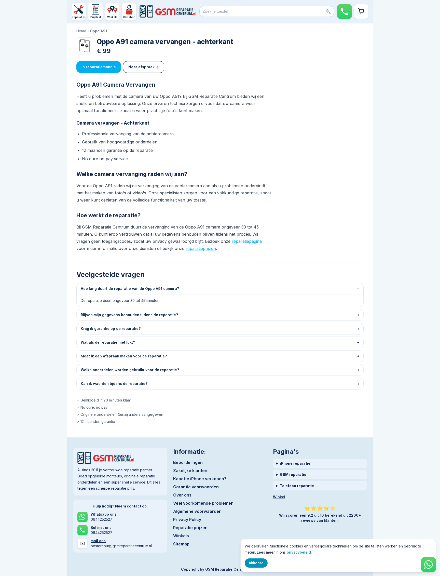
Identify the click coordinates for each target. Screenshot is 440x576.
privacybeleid (299, 552)
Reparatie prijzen (190, 527)
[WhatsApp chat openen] (428, 564)
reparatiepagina (247, 241)
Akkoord (256, 563)
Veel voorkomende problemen (203, 503)
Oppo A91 (98, 31)
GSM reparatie (293, 474)
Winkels (181, 535)
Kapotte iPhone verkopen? (199, 478)
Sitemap (181, 543)
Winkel (279, 497)
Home (81, 31)
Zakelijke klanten (190, 470)
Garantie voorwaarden (196, 486)
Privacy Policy (187, 519)
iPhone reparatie (295, 463)
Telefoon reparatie (297, 486)
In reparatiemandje (98, 67)
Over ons (182, 495)
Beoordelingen (188, 462)
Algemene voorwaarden (197, 511)
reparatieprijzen (201, 248)
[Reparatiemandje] (361, 11)
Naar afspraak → (143, 67)
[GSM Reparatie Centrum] (168, 11)
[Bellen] (344, 11)
